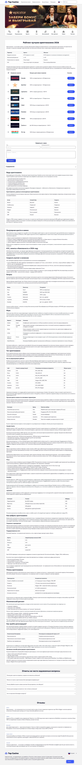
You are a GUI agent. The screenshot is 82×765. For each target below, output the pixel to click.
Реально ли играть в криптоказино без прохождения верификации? (23, 679)
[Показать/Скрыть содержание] (75, 166)
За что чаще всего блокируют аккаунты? (16, 693)
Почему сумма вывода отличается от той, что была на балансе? (22, 689)
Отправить (11, 160)
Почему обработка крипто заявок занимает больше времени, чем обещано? (25, 684)
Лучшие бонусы (45, 2)
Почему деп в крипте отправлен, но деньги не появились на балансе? (23, 675)
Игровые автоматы (36, 2)
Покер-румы (53, 2)
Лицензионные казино (25, 2)
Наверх (69, 761)
